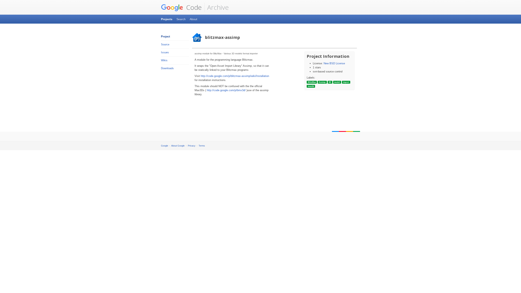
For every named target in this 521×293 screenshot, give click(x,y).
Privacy (191, 145)
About (193, 19)
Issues (165, 52)
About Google (178, 145)
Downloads (167, 68)
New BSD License (334, 63)
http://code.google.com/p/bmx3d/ (226, 90)
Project (165, 36)
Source (165, 44)
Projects (166, 19)
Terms (202, 145)
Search (181, 19)
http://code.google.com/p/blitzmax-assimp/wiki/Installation (235, 76)
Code (193, 7)
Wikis (164, 60)
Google (164, 145)
